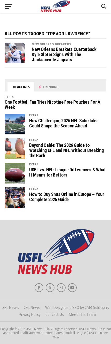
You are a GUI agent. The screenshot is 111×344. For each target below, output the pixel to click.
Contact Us (54, 314)
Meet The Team (82, 314)
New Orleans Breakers (51, 44)
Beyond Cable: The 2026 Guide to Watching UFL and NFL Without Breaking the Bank (66, 150)
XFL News (10, 307)
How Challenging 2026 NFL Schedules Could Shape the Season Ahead (64, 123)
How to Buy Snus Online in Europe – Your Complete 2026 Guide (66, 197)
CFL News (32, 307)
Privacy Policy (30, 314)
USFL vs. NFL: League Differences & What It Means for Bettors (67, 172)
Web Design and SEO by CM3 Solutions (77, 307)
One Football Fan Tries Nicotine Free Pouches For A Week (52, 104)
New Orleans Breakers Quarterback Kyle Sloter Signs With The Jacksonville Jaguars (64, 54)
